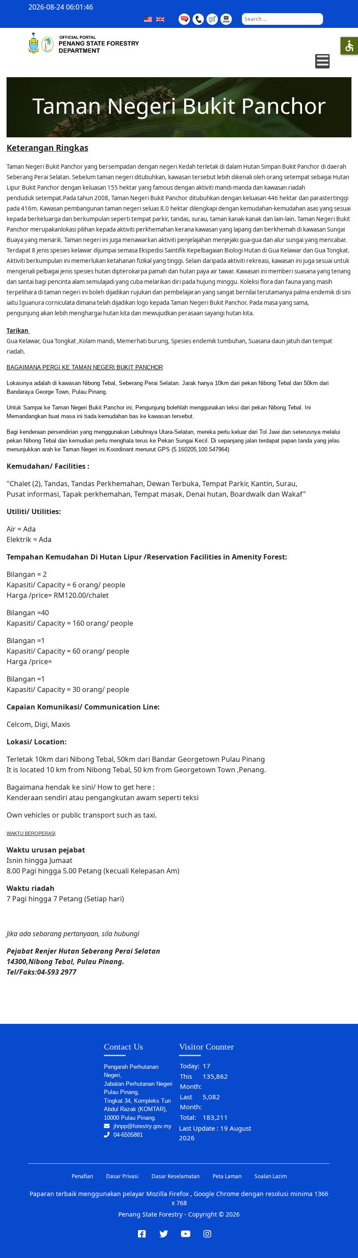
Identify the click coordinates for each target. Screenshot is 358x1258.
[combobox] (282, 19)
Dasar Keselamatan (175, 1176)
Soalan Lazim (271, 1176)
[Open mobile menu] (322, 61)
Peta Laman (227, 1176)
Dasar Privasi (122, 1176)
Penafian (82, 1176)
